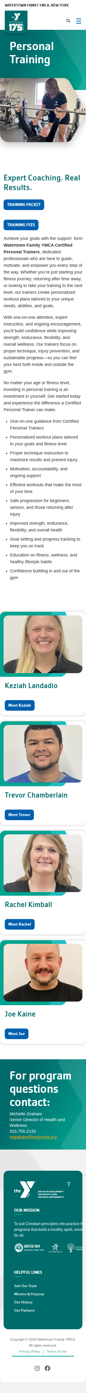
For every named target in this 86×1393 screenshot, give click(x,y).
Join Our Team (25, 1286)
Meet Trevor (19, 815)
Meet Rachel (19, 924)
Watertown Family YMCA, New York (37, 5)
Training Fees (21, 225)
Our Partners (24, 1310)
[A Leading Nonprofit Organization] (16, 22)
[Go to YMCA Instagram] (38, 1368)
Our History (23, 1302)
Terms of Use (57, 1351)
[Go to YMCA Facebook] (47, 1368)
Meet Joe (16, 1033)
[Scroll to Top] (69, 1184)
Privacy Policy (29, 1351)
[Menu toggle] (78, 21)
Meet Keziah (19, 705)
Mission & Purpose (29, 1294)
